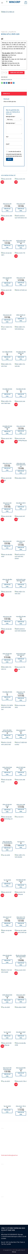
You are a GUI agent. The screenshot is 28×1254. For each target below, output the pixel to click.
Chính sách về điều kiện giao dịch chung (10, 1199)
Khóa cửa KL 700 (21, 277)
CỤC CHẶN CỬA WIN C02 (7, 352)
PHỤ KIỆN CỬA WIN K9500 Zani (21, 352)
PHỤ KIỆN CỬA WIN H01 (21, 389)
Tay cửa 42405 (7, 1032)
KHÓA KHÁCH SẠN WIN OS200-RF (20, 654)
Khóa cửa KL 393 (21, 203)
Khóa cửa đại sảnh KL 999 (7, 654)
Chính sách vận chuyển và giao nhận (10, 1205)
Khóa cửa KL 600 (7, 203)
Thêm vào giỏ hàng (16, 72)
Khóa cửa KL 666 (21, 426)
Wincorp (14, 1252)
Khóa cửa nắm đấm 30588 (21, 1068)
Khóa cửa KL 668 (7, 315)
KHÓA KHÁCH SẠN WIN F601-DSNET (20, 580)
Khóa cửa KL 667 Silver (7, 917)
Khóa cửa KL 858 (7, 616)
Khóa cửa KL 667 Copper (21, 542)
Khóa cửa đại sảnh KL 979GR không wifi (7, 842)
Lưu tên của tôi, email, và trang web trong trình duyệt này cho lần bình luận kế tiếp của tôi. (14, 154)
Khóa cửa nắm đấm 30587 (7, 580)
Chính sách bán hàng (6, 1212)
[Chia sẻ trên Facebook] (4, 83)
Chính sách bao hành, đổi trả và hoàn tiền (11, 1209)
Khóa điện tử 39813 (21, 503)
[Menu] (2, 3)
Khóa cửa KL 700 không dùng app (21, 917)
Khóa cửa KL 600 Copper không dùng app (21, 465)
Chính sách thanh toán (6, 1207)
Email (8, 144)
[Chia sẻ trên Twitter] (6, 83)
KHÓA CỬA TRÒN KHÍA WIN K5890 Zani (7, 731)
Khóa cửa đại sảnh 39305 (7, 956)
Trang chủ (4, 31)
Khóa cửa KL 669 (7, 541)
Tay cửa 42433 (7, 1106)
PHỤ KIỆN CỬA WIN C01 (7, 692)
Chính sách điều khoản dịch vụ (8, 1203)
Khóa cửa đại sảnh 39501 (20, 731)
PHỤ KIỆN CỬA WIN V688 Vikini (7, 427)
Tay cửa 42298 (7, 880)
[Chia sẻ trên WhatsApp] (2, 83)
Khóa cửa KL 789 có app (21, 1107)
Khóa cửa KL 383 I (20, 995)
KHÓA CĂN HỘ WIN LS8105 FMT (7, 768)
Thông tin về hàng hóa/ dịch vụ (8, 1218)
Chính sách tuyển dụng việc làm (8, 1214)
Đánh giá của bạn (10, 116)
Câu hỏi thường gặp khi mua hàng (9, 1220)
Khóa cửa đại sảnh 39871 (7, 278)
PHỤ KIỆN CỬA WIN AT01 (21, 617)
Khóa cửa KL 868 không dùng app (7, 1068)
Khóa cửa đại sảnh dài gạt (7, 805)
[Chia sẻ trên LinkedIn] (13, 83)
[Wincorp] (14, 3)
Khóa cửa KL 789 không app (21, 692)
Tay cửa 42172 (20, 841)
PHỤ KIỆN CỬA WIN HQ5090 (21, 880)
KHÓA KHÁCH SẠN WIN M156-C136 (20, 241)
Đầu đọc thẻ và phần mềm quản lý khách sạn (21, 957)
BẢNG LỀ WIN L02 (20, 315)
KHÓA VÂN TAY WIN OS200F (7, 995)
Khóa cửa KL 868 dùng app (7, 503)
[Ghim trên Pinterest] (11, 83)
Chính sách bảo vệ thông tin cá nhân (10, 1201)
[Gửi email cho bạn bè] (9, 83)
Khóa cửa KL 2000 (7, 240)
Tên (7, 136)
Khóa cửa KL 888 (21, 804)
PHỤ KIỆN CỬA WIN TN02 (7, 389)
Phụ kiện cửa (12, 31)
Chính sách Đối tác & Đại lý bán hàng (10, 1216)
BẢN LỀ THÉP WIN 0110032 (20, 768)
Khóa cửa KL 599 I (7, 463)
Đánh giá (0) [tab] (6, 93)
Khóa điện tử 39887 (21, 1032)
